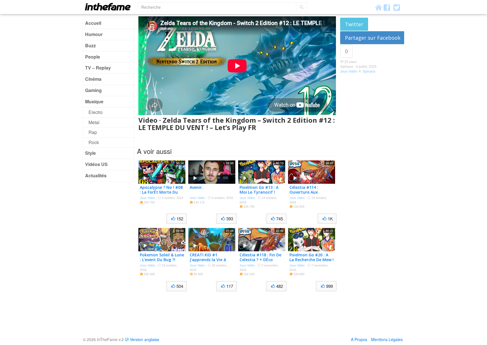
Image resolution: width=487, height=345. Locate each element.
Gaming (93, 90)
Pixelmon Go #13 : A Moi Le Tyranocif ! (259, 190)
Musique (94, 101)
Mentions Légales (387, 339)
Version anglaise (144, 339)
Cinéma (93, 79)
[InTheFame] (109, 6)
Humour (94, 34)
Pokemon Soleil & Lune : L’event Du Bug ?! (162, 257)
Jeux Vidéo (348, 71)
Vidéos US (96, 164)
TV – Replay (98, 67)
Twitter (354, 24)
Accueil (93, 23)
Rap (92, 132)
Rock (93, 142)
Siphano (368, 71)
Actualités (96, 175)
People (92, 56)
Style (90, 153)
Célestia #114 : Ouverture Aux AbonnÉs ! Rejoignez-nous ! (310, 194)
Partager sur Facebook (372, 37)
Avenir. (196, 187)
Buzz (90, 45)
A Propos (359, 339)
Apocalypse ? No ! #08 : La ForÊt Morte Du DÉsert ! (161, 192)
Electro (95, 112)
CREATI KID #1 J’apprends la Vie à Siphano (208, 259)
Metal (93, 122)
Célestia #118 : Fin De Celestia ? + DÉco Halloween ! (260, 259)
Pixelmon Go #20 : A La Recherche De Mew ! (311, 257)
